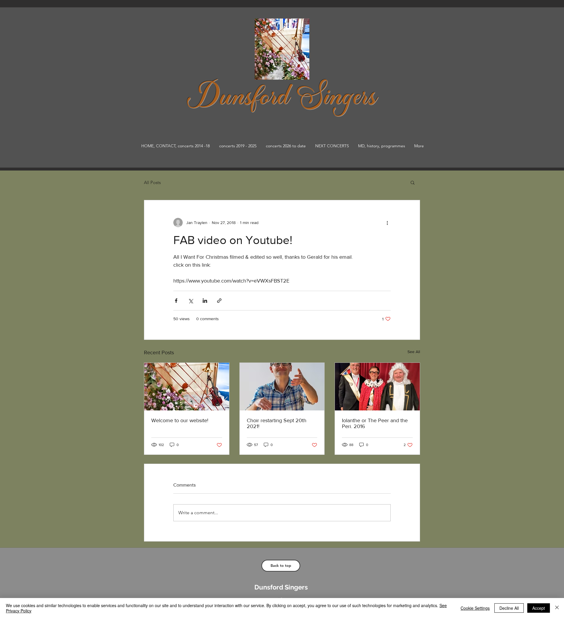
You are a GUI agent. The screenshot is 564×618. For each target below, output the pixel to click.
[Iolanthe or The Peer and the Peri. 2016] (377, 386)
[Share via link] (219, 300)
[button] (412, 182)
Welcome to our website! (179, 420)
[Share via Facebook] (176, 300)
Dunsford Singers (281, 587)
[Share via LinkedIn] (205, 300)
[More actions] (387, 222)
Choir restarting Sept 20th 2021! (276, 423)
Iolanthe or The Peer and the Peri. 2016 (375, 423)
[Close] (556, 608)
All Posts (152, 182)
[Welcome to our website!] (186, 386)
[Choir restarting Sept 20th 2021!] (282, 386)
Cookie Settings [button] (475, 608)
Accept (538, 608)
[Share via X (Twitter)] (190, 300)
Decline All (509, 608)
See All (413, 351)
